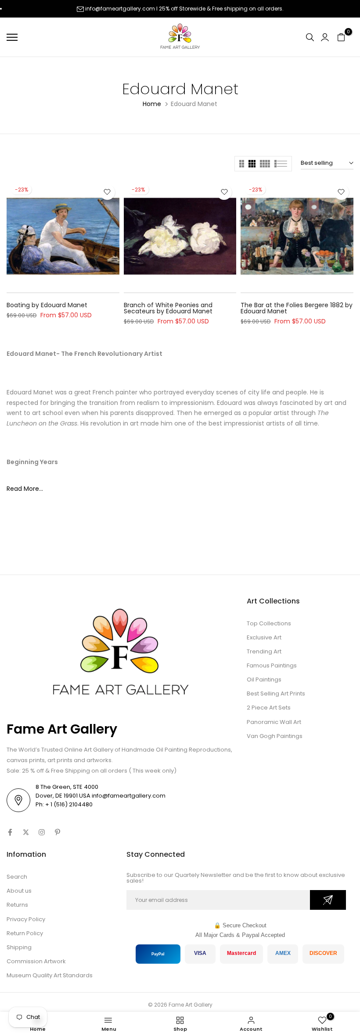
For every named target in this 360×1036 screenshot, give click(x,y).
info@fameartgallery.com (120, 8)
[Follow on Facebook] (10, 832)
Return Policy (25, 933)
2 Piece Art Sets (269, 707)
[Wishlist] (107, 192)
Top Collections (269, 623)
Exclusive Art (264, 637)
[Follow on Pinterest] (57, 832)
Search (17, 877)
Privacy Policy (26, 919)
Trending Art (264, 651)
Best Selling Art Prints (276, 693)
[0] (341, 37)
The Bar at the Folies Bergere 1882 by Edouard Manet (297, 308)
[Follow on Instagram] (41, 832)
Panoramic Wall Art (274, 722)
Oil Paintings (264, 679)
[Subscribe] (328, 900)
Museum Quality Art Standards (50, 975)
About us (19, 891)
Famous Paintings (272, 665)
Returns (17, 905)
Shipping (19, 947)
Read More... (25, 489)
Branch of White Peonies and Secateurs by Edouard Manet (168, 308)
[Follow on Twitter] (25, 832)
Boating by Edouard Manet (47, 305)
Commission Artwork (36, 961)
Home (152, 103)
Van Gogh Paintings (274, 736)
